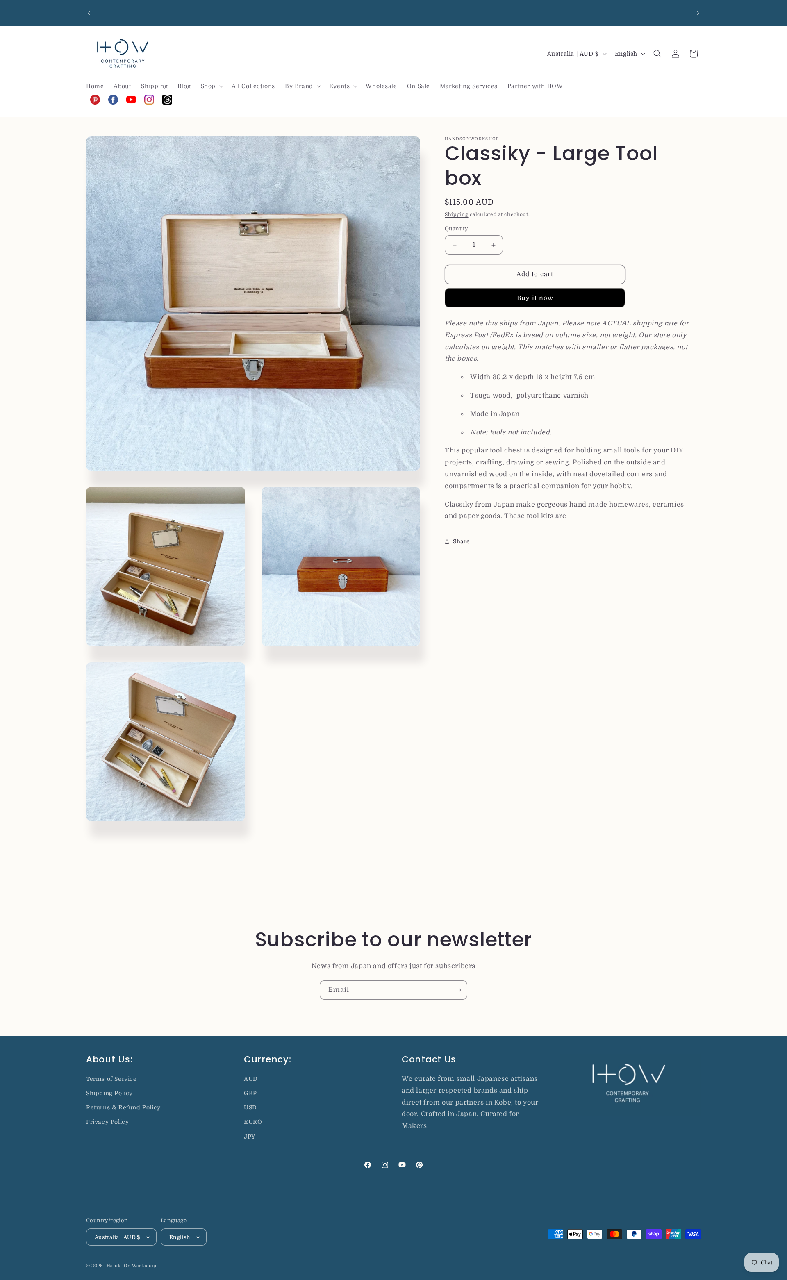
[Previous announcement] (89, 13)
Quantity (456, 229)
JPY (249, 1136)
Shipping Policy (109, 1093)
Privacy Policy (107, 1122)
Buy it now (535, 298)
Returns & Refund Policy (123, 1107)
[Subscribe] (458, 990)
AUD (251, 1078)
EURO (253, 1122)
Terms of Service (111, 1078)
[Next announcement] (698, 13)
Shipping (457, 214)
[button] (211, 86)
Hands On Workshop (132, 1266)
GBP (250, 1093)
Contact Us (429, 1059)
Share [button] (461, 541)
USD (250, 1107)
